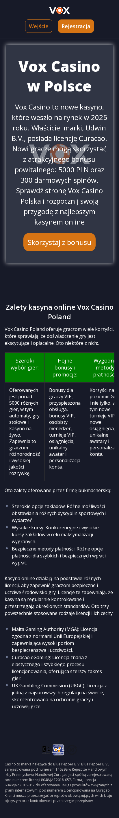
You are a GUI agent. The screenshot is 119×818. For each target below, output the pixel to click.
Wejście (39, 26)
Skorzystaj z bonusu (59, 242)
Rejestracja (76, 26)
